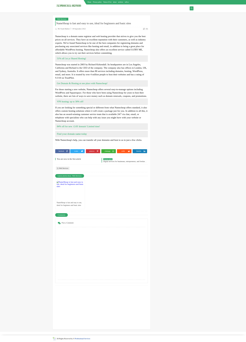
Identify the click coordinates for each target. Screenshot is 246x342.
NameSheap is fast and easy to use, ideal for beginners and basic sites (69, 204)
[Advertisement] (101, 306)
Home (89, 2)
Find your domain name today (72, 134)
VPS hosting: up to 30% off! (70, 101)
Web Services (61, 19)
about (114, 2)
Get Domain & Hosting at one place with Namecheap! (82, 83)
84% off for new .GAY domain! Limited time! (78, 126)
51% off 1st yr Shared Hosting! (71, 58)
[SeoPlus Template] (54, 338)
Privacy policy (97, 2)
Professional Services (82, 339)
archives (120, 2)
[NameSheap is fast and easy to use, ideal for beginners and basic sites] (70, 190)
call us (127, 2)
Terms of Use (107, 2)
